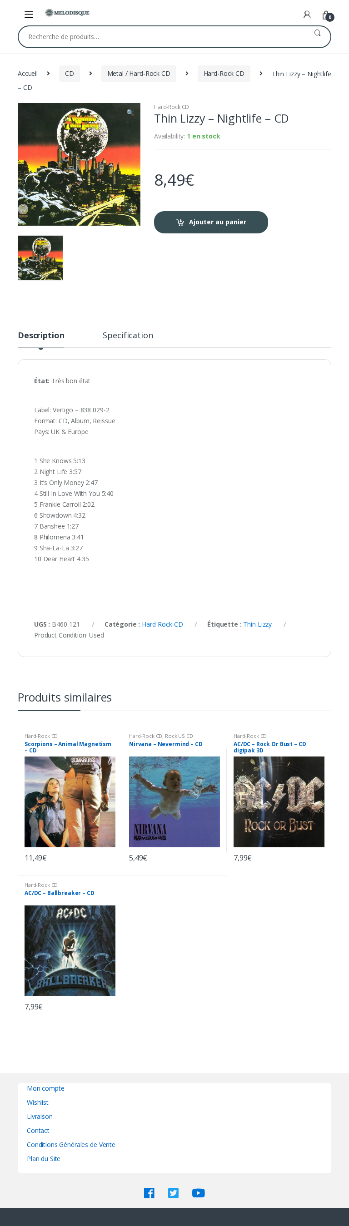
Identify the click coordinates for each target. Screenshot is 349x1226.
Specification (128, 336)
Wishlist (38, 1102)
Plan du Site (43, 1158)
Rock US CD (179, 735)
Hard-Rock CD (224, 73)
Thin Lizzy (257, 624)
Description (41, 336)
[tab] (41, 339)
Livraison (40, 1116)
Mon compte (46, 1088)
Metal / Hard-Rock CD (138, 73)
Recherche (317, 36)
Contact (38, 1130)
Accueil (28, 73)
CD (69, 73)
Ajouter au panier (217, 222)
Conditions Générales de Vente (71, 1144)
